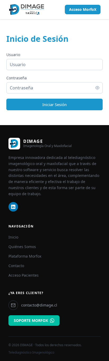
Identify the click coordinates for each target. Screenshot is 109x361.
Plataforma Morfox (24, 256)
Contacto (16, 265)
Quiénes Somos (22, 246)
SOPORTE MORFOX (31, 320)
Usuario (13, 54)
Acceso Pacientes (23, 275)
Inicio (13, 237)
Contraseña (16, 77)
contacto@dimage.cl (39, 305)
